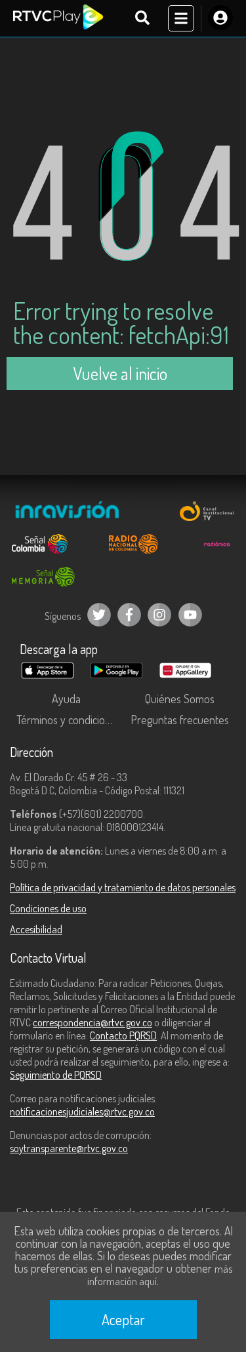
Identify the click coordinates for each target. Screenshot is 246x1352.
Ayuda (66, 698)
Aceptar (123, 1319)
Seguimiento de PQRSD (56, 1074)
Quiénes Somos (180, 698)
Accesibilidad (36, 929)
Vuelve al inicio (120, 373)
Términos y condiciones (68, 719)
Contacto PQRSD (123, 1035)
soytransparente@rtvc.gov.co (69, 1148)
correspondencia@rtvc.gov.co (92, 1022)
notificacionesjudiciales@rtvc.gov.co (82, 1111)
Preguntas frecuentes (180, 719)
